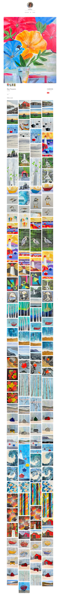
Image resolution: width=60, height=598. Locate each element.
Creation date (8, 93)
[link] (30, 5)
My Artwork (27, 12)
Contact (34, 12)
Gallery (30, 9)
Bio (30, 12)
